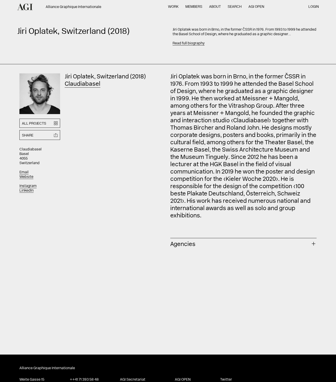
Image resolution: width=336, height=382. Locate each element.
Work (173, 7)
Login (313, 7)
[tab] (243, 243)
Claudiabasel (82, 84)
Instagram (28, 186)
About (215, 7)
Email (24, 172)
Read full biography (189, 43)
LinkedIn (26, 190)
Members (193, 7)
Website (26, 177)
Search (235, 7)
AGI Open (256, 7)
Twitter (226, 380)
